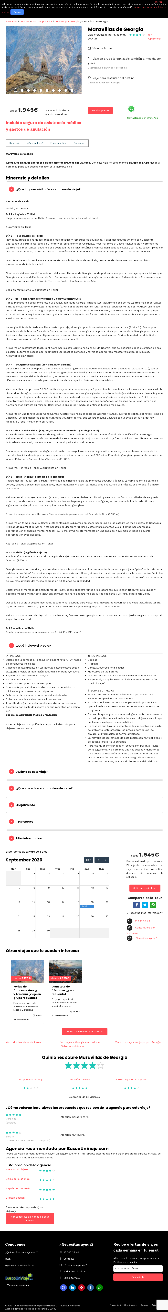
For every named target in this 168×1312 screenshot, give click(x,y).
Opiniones (79, 143)
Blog (8, 1258)
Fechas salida (58, 143)
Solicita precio (100, 110)
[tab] (84, 189)
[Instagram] (63, 1287)
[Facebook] (90, 1287)
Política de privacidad (126, 1262)
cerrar (158, 1)
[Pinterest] (81, 1287)
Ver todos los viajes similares (23, 1042)
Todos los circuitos (74, 1271)
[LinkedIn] (72, 1287)
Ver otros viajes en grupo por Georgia (138, 1042)
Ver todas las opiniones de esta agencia (30, 1218)
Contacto (68, 1258)
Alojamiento (25, 805)
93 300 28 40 (142, 921)
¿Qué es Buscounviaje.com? (21, 1252)
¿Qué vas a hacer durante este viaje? (44, 788)
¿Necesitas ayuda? (145, 938)
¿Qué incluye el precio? (33, 645)
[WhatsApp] (99, 1287)
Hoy (88, 859)
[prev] (98, 860)
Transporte (24, 821)
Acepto (17, 12)
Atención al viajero (17, 1169)
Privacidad (115, 1305)
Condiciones (130, 1305)
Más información (29, 838)
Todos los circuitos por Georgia (84, 1031)
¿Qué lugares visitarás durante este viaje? (48, 189)
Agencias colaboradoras (19, 1265)
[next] (105, 860)
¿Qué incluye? (35, 143)
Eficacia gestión (15, 1197)
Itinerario (14, 143)
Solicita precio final (144, 888)
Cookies (144, 1305)
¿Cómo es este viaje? (32, 772)
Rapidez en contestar (19, 1188)
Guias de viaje (71, 1277)
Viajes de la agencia (18, 1178)
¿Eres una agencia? (75, 1265)
